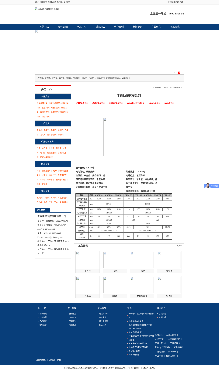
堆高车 (44, 175)
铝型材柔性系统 (46, 157)
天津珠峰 (172, 351)
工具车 (46, 130)
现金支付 (72, 317)
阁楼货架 (45, 117)
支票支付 (72, 321)
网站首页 (44, 26)
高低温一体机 (55, 360)
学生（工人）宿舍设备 (58, 202)
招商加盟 (162, 317)
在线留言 (156, 26)
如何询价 (43, 325)
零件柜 (60, 135)
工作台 (39, 130)
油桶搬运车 (46, 171)
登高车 (44, 184)
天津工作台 (160, 339)
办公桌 (39, 202)
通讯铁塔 (161, 351)
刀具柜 (42, 135)
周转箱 (58, 148)
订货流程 (43, 317)
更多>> (179, 246)
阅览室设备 (62, 198)
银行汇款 (72, 325)
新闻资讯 (137, 26)
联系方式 (175, 26)
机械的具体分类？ (136, 332)
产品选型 (43, 321)
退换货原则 (103, 321)
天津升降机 (178, 347)
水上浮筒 (159, 356)
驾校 (157, 347)
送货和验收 (103, 314)
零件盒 (44, 148)
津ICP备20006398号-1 (117, 368)
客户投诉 (102, 317)
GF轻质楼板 (41, 360)
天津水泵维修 (161, 343)
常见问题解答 (134, 355)
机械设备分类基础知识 (138, 344)
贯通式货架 (55, 108)
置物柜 (60, 130)
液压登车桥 (60, 180)
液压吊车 (50, 180)
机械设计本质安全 (136, 321)
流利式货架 (44, 112)
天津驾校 (166, 347)
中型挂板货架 (54, 103)
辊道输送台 (51, 153)
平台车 (42, 180)
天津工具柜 (171, 335)
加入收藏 (179, 2)
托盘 (38, 148)
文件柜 (46, 198)
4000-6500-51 (176, 13)
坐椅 (45, 202)
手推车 (55, 171)
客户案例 (119, 26)
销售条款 (43, 314)
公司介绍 (63, 26)
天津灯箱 (174, 343)
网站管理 (145, 368)
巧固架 (42, 153)
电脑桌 (39, 198)
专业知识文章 (134, 351)
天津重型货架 (174, 339)
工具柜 (53, 130)
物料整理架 (51, 135)
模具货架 (54, 112)
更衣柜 (53, 198)
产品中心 (81, 26)
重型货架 (45, 108)
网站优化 (103, 368)
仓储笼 (51, 148)
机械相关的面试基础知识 (139, 347)
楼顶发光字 (171, 356)
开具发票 (72, 314)
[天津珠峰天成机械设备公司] (87, 14)
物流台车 (52, 175)
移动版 (152, 368)
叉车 (38, 171)
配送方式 (102, 325)
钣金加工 (100, 26)
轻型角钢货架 (42, 103)
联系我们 (171, 2)
